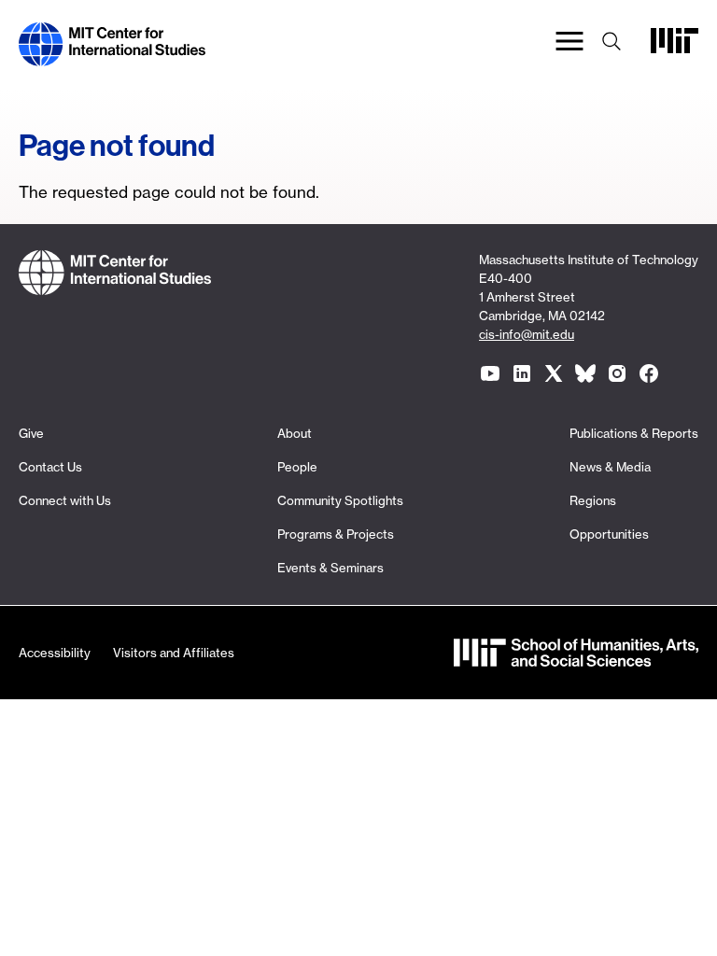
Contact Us (50, 466)
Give (31, 433)
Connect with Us (65, 500)
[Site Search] (611, 44)
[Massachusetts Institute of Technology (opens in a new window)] (674, 48)
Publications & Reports (633, 433)
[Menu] (569, 44)
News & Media (610, 466)
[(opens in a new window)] (490, 373)
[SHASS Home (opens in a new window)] (576, 655)
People (297, 466)
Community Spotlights (340, 500)
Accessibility (55, 652)
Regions (592, 500)
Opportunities (609, 534)
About (294, 433)
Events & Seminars (330, 567)
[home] (112, 54)
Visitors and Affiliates (173, 652)
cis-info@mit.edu (526, 334)
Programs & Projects (335, 534)
